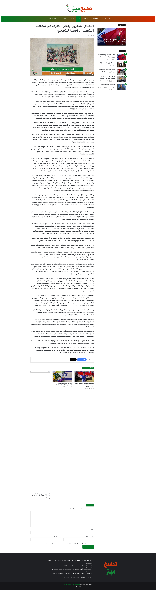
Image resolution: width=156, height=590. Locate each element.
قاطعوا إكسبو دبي (62, 18)
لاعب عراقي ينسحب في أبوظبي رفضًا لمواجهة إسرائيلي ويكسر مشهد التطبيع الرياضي (84, 385)
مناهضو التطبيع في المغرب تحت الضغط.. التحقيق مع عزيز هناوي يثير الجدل (113, 42)
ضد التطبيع (85, 18)
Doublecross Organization (86, 584)
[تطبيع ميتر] (78, 8)
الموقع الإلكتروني (56, 536)
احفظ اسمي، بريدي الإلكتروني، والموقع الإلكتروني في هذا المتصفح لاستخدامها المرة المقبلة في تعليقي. (67, 543)
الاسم (92, 529)
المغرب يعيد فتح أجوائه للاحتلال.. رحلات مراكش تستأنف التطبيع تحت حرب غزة (41, 496)
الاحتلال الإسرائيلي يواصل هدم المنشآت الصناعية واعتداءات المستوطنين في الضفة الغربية (107, 78)
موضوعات (72, 18)
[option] (112, 37)
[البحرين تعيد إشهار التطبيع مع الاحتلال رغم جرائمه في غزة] (121, 72)
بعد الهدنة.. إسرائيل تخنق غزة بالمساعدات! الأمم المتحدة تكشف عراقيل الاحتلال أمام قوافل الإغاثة (106, 86)
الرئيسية (107, 18)
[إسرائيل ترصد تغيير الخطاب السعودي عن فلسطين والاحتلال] (62, 376)
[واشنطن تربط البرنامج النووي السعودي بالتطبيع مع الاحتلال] (121, 64)
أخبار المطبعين (94, 18)
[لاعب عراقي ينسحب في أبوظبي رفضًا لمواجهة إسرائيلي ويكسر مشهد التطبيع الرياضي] (84, 376)
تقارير (78, 18)
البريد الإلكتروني (90, 536)
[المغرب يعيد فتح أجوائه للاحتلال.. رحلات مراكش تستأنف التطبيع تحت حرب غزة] (40, 432)
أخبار (102, 18)
